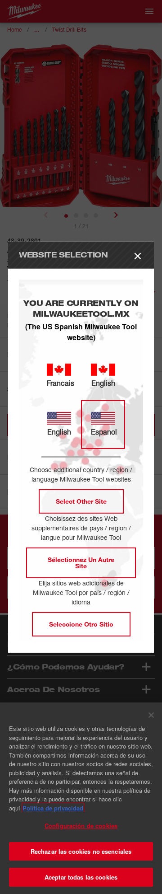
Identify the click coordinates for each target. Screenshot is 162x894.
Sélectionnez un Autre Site (81, 563)
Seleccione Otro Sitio (81, 624)
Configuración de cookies (81, 825)
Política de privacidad (52, 808)
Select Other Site (81, 501)
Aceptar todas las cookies (81, 877)
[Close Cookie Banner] (151, 715)
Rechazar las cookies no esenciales (81, 851)
